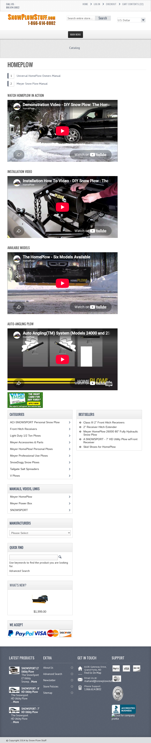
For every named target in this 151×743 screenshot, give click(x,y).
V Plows (15, 475)
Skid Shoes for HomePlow (99, 446)
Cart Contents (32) (133, 4)
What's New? (18, 585)
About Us (48, 667)
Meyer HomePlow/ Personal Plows (31, 449)
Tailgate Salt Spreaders (24, 469)
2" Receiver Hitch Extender (100, 427)
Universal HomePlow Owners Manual (39, 76)
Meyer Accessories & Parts (26, 442)
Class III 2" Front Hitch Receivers (103, 422)
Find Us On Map (92, 672)
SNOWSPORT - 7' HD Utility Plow (30, 710)
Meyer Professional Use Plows (29, 455)
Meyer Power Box (21, 503)
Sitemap (47, 693)
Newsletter (49, 680)
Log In (97, 4)
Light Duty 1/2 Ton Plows (25, 435)
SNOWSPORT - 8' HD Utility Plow (30, 690)
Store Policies (50, 686)
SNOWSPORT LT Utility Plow (30, 670)
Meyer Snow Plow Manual (32, 83)
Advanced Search (52, 674)
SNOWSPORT (19, 510)
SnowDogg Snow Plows (24, 462)
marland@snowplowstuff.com (101, 681)
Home (85, 4)
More (34, 681)
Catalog (74, 48)
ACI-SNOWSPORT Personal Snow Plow (35, 422)
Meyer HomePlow (21, 496)
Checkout (111, 4)
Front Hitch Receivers (23, 428)
